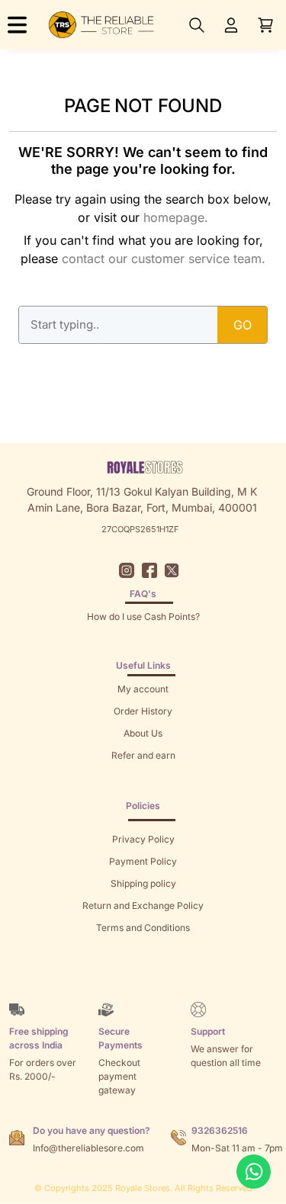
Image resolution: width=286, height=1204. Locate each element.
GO (242, 324)
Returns (143, 777)
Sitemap (143, 949)
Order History (143, 711)
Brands (143, 972)
